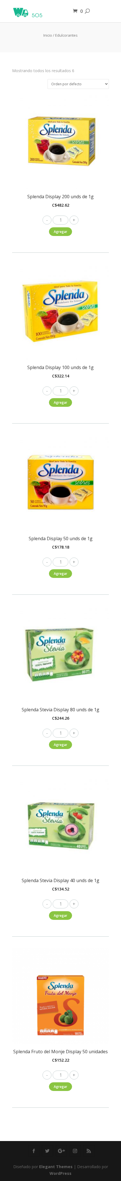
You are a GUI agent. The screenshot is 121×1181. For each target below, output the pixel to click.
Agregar (60, 231)
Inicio (47, 35)
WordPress (60, 1173)
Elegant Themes (56, 1166)
